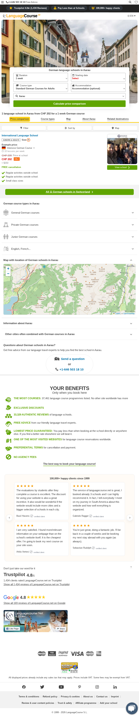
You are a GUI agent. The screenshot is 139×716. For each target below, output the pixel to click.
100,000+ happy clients (108, 8)
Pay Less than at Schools (71, 8)
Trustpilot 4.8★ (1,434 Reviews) (30, 8)
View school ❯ (122, 167)
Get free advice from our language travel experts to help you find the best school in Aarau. (52, 350)
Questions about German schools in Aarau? (29, 345)
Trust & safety (65, 703)
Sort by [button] (71, 128)
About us (88, 696)
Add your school (108, 703)
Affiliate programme (85, 703)
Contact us (101, 696)
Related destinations (118, 119)
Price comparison (19, 119)
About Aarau (88, 119)
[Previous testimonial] (9, 517)
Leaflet (117, 313)
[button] (2, 2)
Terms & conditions (29, 696)
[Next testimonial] (130, 517)
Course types (48, 119)
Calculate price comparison (69, 103)
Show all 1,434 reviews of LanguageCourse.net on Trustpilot (37, 584)
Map (68, 119)
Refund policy (50, 696)
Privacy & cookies (70, 696)
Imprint (115, 696)
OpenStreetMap (129, 313)
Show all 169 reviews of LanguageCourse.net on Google (34, 603)
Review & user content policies (38, 703)
